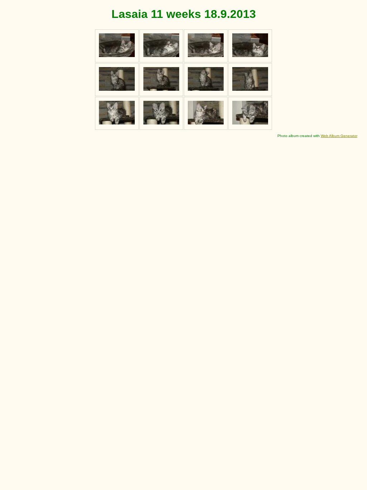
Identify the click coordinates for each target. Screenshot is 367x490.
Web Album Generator (339, 136)
